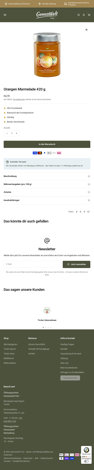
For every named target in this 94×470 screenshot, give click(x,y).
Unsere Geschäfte (36, 344)
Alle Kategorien (10, 344)
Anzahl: (7, 128)
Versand (7, 461)
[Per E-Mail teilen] (88, 212)
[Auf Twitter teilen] (81, 212)
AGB (36, 458)
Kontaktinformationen (21, 461)
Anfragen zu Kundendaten (72, 372)
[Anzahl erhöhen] (16, 133)
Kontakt (63, 349)
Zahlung (64, 358)
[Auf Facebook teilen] (77, 212)
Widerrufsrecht (47, 458)
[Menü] (90, 447)
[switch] (86, 461)
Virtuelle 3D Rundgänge (38, 349)
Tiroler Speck (10, 349)
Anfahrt (31, 353)
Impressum (28, 458)
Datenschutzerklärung (12, 458)
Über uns (64, 363)
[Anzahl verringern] (7, 133)
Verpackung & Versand (70, 353)
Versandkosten (19, 99)
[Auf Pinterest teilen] (84, 212)
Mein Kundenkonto (68, 367)
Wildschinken (10, 363)
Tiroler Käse (9, 353)
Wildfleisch (9, 358)
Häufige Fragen (67, 344)
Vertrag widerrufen (70, 378)
